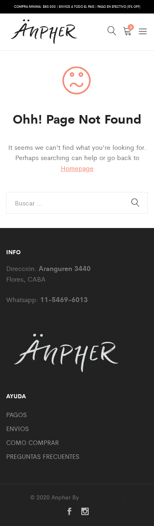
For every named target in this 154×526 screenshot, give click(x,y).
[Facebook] (69, 512)
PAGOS (16, 414)
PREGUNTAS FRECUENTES (42, 456)
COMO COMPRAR (32, 442)
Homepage (77, 168)
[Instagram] (85, 512)
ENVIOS (17, 428)
